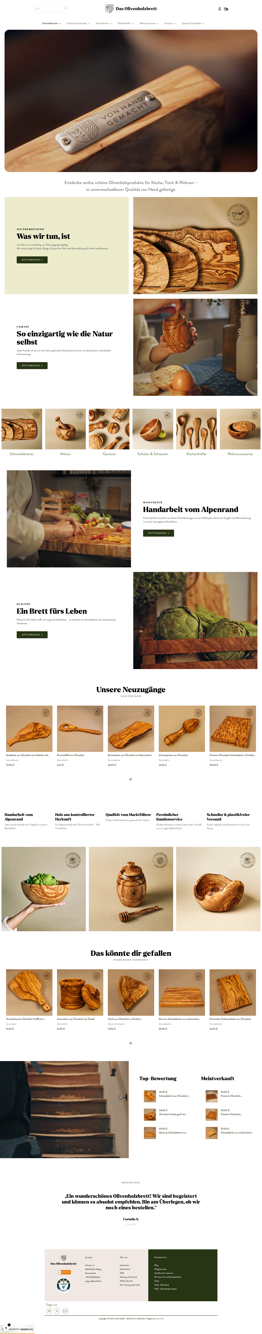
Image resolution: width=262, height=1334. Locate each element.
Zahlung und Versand (128, 1276)
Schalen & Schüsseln (152, 454)
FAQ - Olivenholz (161, 1284)
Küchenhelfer (196, 454)
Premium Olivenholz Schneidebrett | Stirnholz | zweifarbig (233, 1096)
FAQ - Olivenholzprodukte (165, 1288)
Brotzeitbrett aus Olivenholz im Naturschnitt (130, 755)
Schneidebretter (22, 454)
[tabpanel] (29, 739)
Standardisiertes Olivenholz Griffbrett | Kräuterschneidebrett (25, 1019)
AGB (122, 1273)
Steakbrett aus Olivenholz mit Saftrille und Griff (27, 755)
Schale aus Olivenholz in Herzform (124, 1019)
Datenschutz (125, 1269)
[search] (65, 8)
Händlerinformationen (163, 1273)
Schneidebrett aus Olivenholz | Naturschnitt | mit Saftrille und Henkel (174, 1096)
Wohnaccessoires (240, 454)
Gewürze (109, 454)
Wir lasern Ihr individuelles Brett (167, 1276)
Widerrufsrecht (126, 1280)
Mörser (65, 454)
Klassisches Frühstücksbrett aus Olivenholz (230, 1019)
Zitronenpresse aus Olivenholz (173, 755)
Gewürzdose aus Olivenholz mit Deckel (76, 1019)
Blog (156, 1265)
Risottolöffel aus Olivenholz (70, 755)
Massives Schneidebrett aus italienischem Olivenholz (179, 1019)
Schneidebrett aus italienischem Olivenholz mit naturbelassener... (237, 1132)
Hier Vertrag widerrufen (130, 1284)
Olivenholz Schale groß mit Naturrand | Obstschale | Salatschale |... (172, 1114)
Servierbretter (11, 1024)
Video (156, 1280)
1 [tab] (130, 779)
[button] (32, 259)
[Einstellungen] (219, 8)
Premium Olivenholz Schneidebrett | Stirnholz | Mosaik (232, 755)
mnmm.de (159, 1318)
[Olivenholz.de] (131, 8)
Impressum (124, 1265)
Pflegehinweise (160, 1269)
